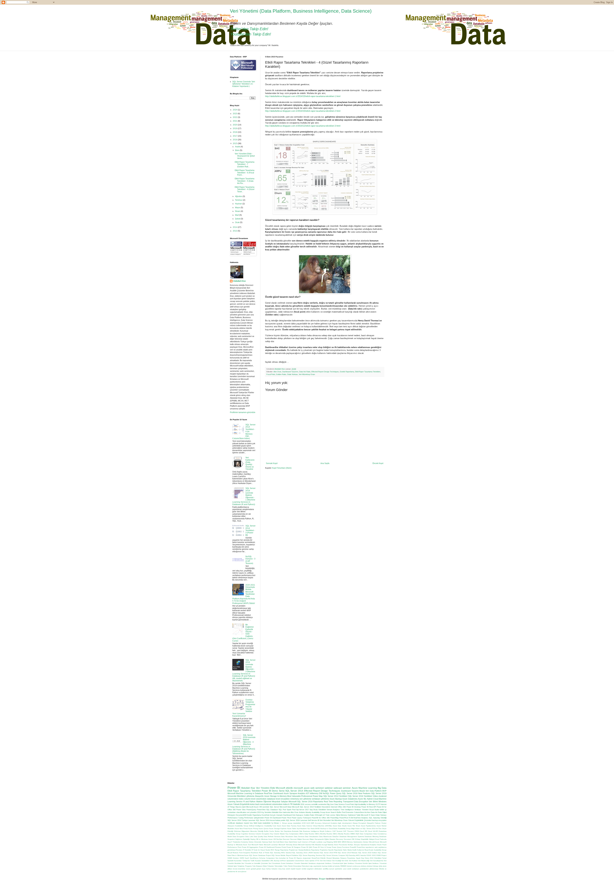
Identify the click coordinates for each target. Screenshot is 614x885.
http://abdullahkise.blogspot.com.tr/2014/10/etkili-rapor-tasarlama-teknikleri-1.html (302, 96)
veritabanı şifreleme (320, 799)
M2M (335, 842)
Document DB (349, 839)
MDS (339, 842)
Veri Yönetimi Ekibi (265, 788)
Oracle (379, 845)
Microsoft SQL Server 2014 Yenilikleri (306, 807)
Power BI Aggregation (250, 847)
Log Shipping (328, 842)
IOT (307, 793)
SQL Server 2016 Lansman (296, 820)
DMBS (352, 834)
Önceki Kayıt (377, 463)
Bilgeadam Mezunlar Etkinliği (252, 831)
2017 (235, 136)
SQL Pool (282, 810)
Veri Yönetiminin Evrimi (277, 863)
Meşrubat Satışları (280, 801)
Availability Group (318, 812)
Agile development (345, 823)
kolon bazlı (255, 804)
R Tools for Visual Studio (261, 850)
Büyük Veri (364, 791)
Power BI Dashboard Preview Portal (272, 847)
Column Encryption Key (264, 834)
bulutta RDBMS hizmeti (343, 866)
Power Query (335, 793)
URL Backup (274, 861)
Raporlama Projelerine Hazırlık (322, 850)
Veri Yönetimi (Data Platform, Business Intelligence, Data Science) (301, 11)
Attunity (308, 812)
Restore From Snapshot (242, 853)
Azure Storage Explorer (278, 828)
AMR (312, 823)
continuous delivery (359, 866)
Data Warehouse (325, 836)
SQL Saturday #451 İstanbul (280, 853)
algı (311, 866)
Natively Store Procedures (337, 845)
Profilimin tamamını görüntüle (242, 412)
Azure (279, 826)
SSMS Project (381, 855)
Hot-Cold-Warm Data (280, 842)
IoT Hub (326, 815)
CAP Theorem (348, 831)
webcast (338, 788)
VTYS (317, 861)
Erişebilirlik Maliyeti (367, 839)
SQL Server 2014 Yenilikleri (335, 796)
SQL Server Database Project (260, 855)
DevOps (279, 839)
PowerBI (353, 847)
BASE (317, 828)
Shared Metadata (332, 858)
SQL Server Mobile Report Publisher (285, 855)
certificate (231, 823)
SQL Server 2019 (378, 793)
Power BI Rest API (368, 807)
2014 (235, 227)
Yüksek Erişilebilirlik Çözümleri (360, 820)
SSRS (242, 858)
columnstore (261, 799)
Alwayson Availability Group (238, 826)
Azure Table (291, 828)
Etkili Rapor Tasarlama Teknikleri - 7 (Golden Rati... (244, 164)
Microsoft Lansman (271, 845)
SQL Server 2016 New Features (356, 793)
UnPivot (283, 861)
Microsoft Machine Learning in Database (245, 793)
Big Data (382, 788)
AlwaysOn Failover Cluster (377, 823)
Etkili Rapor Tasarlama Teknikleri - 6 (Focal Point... (244, 172)
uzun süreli (347, 869)
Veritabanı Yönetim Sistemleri (297, 863)
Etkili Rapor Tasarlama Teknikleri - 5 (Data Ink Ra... (244, 181)
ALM (308, 823)
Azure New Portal (241, 828)
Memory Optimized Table (350, 815)
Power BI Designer (294, 847)
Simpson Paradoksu (347, 858)
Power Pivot (286, 818)
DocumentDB (241, 815)
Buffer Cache (269, 831)
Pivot (239, 847)
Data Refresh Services (272, 836)
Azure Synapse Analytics (294, 793)
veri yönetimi (251, 812)
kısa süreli (286, 869)
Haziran (238, 204)
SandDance (254, 858)
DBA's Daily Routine (306, 834)
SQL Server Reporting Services (310, 855)
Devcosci (286, 839)
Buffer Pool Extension (345, 812)
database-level (273, 799)
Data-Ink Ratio (304, 372)
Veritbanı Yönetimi (361, 810)
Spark (358, 858)
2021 (235, 121)
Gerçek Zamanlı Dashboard (281, 815)
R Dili (351, 818)
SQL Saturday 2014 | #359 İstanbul (305, 853)
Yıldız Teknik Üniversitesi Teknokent (296, 866)
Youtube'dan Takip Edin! (250, 34)
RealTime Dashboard (273, 793)
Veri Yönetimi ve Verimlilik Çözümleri (254, 863)
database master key (244, 823)
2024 (235, 110)
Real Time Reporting (333, 801)
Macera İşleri (241, 807)
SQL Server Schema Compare (334, 855)
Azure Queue (264, 828)
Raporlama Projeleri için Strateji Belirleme (295, 850)
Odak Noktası (292, 374)
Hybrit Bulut (293, 842)
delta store (382, 866)
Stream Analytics (333, 810)
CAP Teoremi (337, 831)
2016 (235, 140)
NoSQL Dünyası (354, 845)
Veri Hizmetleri (325, 820)
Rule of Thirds (264, 853)
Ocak (237, 222)
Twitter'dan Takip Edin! (249, 29)
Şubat (238, 219)
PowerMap (334, 818)
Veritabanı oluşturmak (316, 863)
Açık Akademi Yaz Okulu (306, 828)
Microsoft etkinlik (284, 788)
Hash (270, 842)
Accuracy (318, 823)
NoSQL (326, 793)
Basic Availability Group (342, 828)
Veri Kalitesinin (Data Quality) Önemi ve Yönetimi (250, 463)
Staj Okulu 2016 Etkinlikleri (371, 858)
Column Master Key (281, 834)
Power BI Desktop (353, 807)
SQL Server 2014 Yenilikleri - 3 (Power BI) (250, 530)
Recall (230, 853)
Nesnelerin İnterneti (329, 807)
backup (324, 866)
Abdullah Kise (239, 281)
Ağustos (239, 196)
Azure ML (362, 799)
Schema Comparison (267, 858)
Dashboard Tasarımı (290, 372)
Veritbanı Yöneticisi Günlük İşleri (360, 863)
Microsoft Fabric (257, 845)
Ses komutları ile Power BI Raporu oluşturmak (293, 858)
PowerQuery (251, 810)
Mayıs (238, 207)
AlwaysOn (259, 796)
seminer (347, 788)
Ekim (237, 150)
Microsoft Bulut (285, 807)
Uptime (312, 861)
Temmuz (239, 200)
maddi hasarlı (296, 869)
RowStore (254, 853)
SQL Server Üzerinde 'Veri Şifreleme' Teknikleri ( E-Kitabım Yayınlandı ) (243, 84)
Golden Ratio (281, 374)
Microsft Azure (374, 842)
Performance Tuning (236, 818)
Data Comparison (366, 834)
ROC (272, 850)
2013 (235, 231)
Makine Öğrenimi (263, 801)
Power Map (318, 796)
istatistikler (267, 823)
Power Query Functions (340, 847)
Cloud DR (363, 831)
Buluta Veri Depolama (283, 831)
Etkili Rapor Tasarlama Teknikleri (367, 372)
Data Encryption (239, 836)
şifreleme (250, 796)
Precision (239, 850)
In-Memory (282, 796)
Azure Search (331, 812)
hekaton (275, 869)
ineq (280, 869)
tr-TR (290, 804)
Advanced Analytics (329, 823)
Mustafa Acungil (321, 845)
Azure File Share (353, 826)
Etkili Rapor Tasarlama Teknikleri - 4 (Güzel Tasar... (244, 189)
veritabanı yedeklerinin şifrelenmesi (365, 869)
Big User (330, 804)
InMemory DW (316, 793)
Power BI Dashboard (273, 818)
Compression (294, 834)
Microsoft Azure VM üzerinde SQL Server (262, 807)
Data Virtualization (312, 836)
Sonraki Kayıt (271, 463)
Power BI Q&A (306, 847)
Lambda (319, 842)
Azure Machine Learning (364, 788)
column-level (249, 799)
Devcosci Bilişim (296, 839)
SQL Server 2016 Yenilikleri (360, 796)
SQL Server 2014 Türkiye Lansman (241, 820)
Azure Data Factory (289, 826)
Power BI (234, 787)
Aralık (237, 147)
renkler (304, 869)
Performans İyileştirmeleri (254, 818)
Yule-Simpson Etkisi (259, 866)
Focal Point (270, 374)
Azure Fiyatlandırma (368, 826)
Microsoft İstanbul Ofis (306, 845)
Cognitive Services (248, 834)
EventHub (265, 815)
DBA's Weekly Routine (341, 834)
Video (375, 796)
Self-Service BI (313, 820)
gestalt (253, 869)
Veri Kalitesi (353, 861)
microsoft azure (301, 788)
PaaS (384, 845)
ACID (304, 823)
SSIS (374, 855)
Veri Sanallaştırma (376, 861)
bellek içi (331, 866)
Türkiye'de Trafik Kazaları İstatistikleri (256, 861)
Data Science (339, 804)
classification (241, 812)
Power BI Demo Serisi (273, 790)
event (248, 869)
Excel (377, 839)
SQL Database (272, 810)
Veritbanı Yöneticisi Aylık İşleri (336, 863)
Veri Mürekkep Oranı (307, 374)
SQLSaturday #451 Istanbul (356, 855)
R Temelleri (247, 850)
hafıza (268, 869)
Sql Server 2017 (302, 810)
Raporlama (318, 801)
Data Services (299, 836)
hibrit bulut (258, 823)
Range (277, 850)
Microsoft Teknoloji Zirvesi (288, 845)
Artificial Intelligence (256, 826)
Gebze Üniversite (255, 842)
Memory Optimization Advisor (357, 842)
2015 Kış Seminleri (264, 812)
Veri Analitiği (336, 861)
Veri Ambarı (327, 861)
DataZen (335, 836)
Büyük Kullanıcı (326, 831)
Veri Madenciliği (363, 861)
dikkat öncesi (232, 869)
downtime (241, 869)
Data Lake (249, 836)
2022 (235, 117)
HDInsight (318, 815)
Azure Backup (336, 799)
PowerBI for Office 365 (321, 818)
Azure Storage (270, 796)
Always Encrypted (359, 823)
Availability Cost (270, 826)
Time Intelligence (347, 810)
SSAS (369, 855)
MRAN (344, 842)
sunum (331, 869)
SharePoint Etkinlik (318, 858)
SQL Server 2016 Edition (367, 853)
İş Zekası (275, 823)
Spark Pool (291, 810)
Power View (241, 810)
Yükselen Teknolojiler (275, 866)
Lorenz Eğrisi (335, 815)
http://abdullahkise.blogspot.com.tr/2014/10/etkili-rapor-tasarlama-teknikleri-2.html (302, 111)
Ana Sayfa (324, 463)
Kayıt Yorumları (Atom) (281, 468)
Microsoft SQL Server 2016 (301, 801)
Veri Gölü (345, 861)
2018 (235, 132)
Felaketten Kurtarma (240, 842)
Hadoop (265, 842)
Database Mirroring (372, 836)
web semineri (317, 788)
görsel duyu (260, 869)
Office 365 (342, 807)
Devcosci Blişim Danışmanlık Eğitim (316, 839)
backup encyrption (379, 820)
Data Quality (258, 836)
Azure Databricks (349, 799)
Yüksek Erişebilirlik (241, 804)
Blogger (322, 879)
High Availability (360, 804)
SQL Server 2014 (294, 790)
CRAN (356, 831)
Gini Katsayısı (297, 815)
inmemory (294, 799)
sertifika (326, 869)
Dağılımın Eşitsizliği (242, 839)
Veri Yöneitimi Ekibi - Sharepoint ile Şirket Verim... (245, 156)
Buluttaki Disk (297, 831)
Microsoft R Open (368, 815)
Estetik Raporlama (347, 372)
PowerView (261, 810)
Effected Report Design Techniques (325, 372)
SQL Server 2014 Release (348, 853)
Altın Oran (277, 372)
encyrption (285, 799)
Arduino (302, 812)
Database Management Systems (351, 836)
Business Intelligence (311, 831)
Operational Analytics (368, 845)
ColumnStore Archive (362, 812)
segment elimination (314, 869)
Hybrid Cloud (372, 799)
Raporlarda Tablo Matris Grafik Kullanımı (349, 850)
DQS (357, 834)
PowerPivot (343, 818)
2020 (235, 125)
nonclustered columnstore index (274, 804)
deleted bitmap (372, 866)
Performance (232, 847)
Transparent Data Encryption (355, 801)
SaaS (247, 858)
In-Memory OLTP (373, 804)
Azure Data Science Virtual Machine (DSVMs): (314, 826)
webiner (329, 788)
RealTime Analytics (360, 818)
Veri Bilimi (373, 801)
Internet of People (309, 842)
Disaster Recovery (336, 839)
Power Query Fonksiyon (301, 818)
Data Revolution (287, 836)
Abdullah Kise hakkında (281, 812)
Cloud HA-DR (373, 831)
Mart (237, 215)
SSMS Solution (233, 858)
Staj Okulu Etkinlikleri (318, 810)
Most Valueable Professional (299, 796)
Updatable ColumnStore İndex (297, 861)
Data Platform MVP (378, 791)
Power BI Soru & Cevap (322, 847)
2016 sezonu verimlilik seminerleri (313, 804)
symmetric (338, 869)
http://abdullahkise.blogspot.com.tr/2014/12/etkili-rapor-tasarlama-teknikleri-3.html (302, 126)
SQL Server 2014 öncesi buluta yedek (271, 820)
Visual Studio (374, 810)
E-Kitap (357, 839)
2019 (235, 128)
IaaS (299, 842)
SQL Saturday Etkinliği (377, 818)
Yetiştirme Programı (244, 866)
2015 (235, 143)
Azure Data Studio (340, 826)
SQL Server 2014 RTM (328, 853)
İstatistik (296, 804)
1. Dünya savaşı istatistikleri (290, 823)
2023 (235, 113)
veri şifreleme (305, 799)
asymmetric (317, 866)
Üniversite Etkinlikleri (237, 796)
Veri (321, 861)
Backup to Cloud (326, 828)
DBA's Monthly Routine (323, 834)
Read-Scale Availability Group (375, 850)
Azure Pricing (253, 828)
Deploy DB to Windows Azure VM (263, 839)
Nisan (238, 211)
